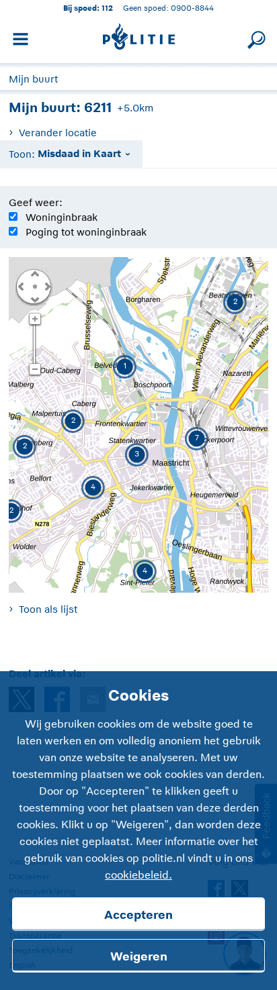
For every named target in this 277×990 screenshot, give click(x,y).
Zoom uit (35, 370)
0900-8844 (192, 8)
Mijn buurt (33, 78)
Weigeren (138, 956)
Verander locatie (57, 132)
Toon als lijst (48, 609)
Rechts (46, 286)
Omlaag (34, 298)
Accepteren (138, 914)
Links (21, 286)
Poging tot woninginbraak (86, 232)
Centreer (34, 286)
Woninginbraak (61, 217)
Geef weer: (36, 202)
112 (107, 8)
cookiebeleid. (138, 875)
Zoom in (35, 319)
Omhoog (34, 273)
